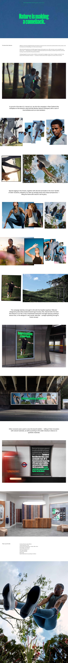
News (40, 2)
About (37, 2)
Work (35, 2)
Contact (42, 2)
